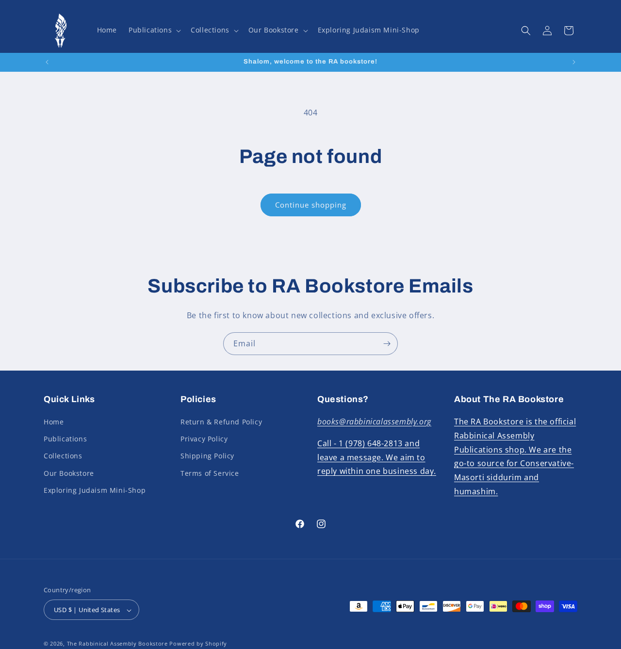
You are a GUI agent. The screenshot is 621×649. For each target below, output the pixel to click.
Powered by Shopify (198, 644)
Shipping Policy (207, 456)
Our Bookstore (69, 473)
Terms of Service (209, 473)
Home (54, 421)
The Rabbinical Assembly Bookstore (117, 644)
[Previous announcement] (47, 62)
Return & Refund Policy (221, 421)
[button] (154, 30)
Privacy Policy (204, 438)
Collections (63, 456)
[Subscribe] (386, 343)
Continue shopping (310, 205)
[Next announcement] (574, 62)
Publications (65, 438)
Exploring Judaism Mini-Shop (95, 490)
